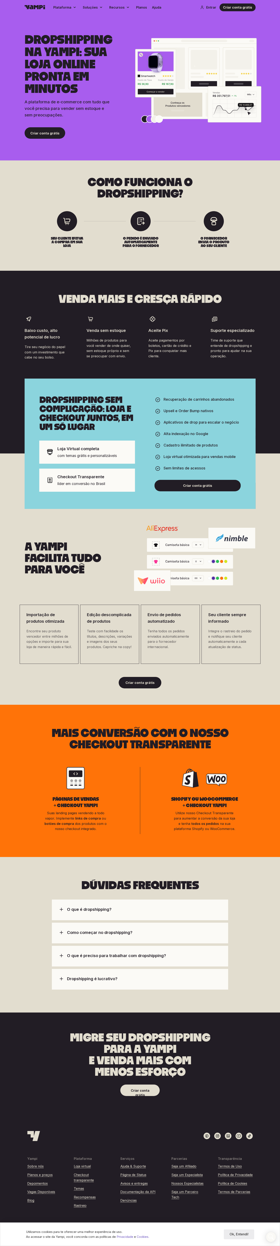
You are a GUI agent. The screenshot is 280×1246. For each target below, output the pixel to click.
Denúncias (128, 1200)
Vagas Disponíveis (41, 1192)
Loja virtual (82, 1166)
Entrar (211, 7)
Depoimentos (37, 1183)
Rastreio (80, 1205)
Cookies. (143, 1237)
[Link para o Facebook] (207, 1136)
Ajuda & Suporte (133, 1166)
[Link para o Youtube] (239, 1136)
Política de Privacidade (235, 1175)
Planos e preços (40, 1175)
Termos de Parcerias (234, 1192)
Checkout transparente (84, 1177)
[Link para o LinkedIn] (228, 1136)
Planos (141, 7)
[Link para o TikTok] (249, 1136)
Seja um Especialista (187, 1175)
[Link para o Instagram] (217, 1136)
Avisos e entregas (134, 1183)
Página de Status (133, 1175)
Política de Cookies (232, 1183)
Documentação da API (138, 1192)
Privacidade (125, 1237)
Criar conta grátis (237, 7)
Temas (79, 1188)
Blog (30, 1200)
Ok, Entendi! (239, 1234)
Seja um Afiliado (183, 1166)
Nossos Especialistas (187, 1183)
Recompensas (85, 1197)
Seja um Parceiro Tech (184, 1194)
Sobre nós (35, 1166)
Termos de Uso (230, 1166)
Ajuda (156, 7)
